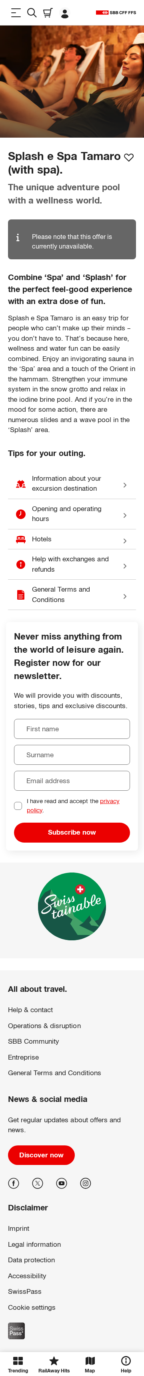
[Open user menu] (65, 12)
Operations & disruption (44, 1026)
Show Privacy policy (31, 1296)
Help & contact (30, 1010)
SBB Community (33, 1041)
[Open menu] (16, 12)
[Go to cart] (48, 12)
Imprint (16, 1304)
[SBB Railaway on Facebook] (13, 1183)
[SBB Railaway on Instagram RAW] (85, 1183)
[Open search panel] (32, 12)
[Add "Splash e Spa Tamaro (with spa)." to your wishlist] (129, 158)
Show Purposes (72, 1331)
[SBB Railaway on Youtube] (61, 1183)
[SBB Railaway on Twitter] (37, 1183)
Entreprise (23, 1057)
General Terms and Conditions (54, 1073)
